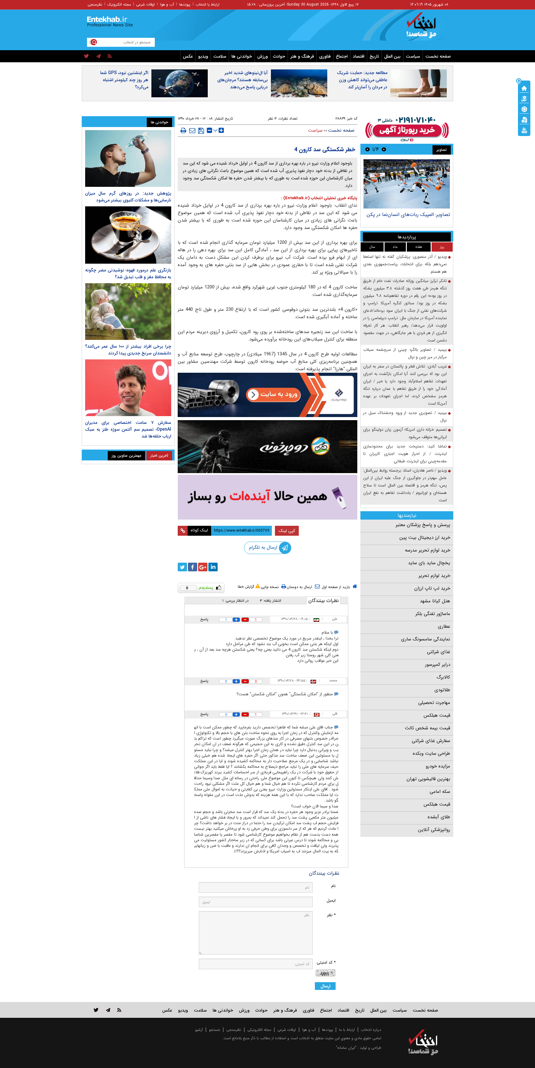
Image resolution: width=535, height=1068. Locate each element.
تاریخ (374, 56)
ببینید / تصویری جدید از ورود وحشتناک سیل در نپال (405, 417)
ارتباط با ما (347, 1030)
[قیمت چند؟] (524, 98)
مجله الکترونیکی (259, 1030)
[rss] (110, 56)
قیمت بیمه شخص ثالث (427, 728)
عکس (188, 56)
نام (333, 886)
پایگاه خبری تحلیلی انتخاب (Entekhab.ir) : (319, 198)
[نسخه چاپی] (183, 130)
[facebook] (192, 567)
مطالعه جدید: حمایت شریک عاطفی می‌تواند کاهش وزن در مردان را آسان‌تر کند (362, 79)
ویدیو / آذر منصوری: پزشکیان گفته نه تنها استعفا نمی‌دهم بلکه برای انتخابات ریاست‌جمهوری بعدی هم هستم (405, 264)
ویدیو (203, 56)
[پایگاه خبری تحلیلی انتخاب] (426, 28)
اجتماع (342, 56)
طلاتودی (442, 690)
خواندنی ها (242, 56)
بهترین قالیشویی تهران (428, 779)
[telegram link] (108, 1010)
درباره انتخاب (371, 1030)
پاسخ (204, 619)
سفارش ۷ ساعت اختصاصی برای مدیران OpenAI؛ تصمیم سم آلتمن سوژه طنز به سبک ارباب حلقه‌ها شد (128, 429)
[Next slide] (367, 149)
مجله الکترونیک (119, 4)
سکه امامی (440, 791)
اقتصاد (358, 56)
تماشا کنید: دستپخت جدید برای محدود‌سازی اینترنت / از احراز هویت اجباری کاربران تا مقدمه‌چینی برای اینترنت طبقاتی (405, 453)
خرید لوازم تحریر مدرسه (427, 550)
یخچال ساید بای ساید (429, 563)
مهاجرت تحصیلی (434, 702)
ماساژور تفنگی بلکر (432, 614)
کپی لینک (287, 530)
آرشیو (199, 1030)
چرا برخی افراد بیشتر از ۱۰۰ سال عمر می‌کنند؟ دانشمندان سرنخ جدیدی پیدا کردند (128, 350)
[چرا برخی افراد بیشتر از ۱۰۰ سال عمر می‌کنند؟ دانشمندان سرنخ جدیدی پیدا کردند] (128, 311)
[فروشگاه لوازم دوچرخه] (267, 446)
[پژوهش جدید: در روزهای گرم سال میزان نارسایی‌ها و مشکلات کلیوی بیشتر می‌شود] (128, 158)
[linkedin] (213, 567)
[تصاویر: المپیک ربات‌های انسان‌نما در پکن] (406, 184)
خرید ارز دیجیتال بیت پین (424, 537)
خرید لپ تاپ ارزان (432, 588)
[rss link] (119, 1010)
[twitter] (86, 56)
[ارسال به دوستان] (192, 130)
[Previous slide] (384, 149)
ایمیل (331, 900)
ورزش (262, 56)
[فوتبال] (524, 108)
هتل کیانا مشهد (435, 601)
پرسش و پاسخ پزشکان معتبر (423, 525)
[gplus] (202, 567)
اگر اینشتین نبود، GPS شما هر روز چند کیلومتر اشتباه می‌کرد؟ (124, 79)
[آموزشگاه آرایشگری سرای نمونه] (267, 497)
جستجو (214, 1030)
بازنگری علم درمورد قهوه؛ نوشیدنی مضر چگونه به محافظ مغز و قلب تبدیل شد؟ (128, 273)
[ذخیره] (201, 131)
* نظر (331, 915)
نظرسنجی (95, 4)
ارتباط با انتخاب (208, 4)
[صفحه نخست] (524, 87)
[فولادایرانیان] (267, 395)
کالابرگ (443, 677)
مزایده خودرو (438, 766)
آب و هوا (167, 4)
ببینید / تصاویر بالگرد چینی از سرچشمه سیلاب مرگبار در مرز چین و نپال (405, 353)
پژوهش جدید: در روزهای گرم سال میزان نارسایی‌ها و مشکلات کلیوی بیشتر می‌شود (128, 197)
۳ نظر (272, 118)
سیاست (413, 56)
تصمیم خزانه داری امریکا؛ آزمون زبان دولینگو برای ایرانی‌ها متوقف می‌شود (405, 433)
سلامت (219, 56)
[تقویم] (524, 119)
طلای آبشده (439, 817)
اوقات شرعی (145, 4)
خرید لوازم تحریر (434, 575)
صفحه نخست (438, 56)
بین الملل (392, 56)
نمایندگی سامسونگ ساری (425, 639)
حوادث (279, 56)
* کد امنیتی (326, 962)
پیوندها (184, 4)
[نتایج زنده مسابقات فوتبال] (524, 129)
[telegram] (98, 56)
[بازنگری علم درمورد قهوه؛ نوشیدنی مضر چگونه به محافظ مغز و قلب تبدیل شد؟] (128, 235)
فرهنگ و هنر (302, 56)
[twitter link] (96, 1010)
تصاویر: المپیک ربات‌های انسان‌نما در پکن (408, 214)
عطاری (444, 626)
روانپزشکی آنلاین (434, 829)
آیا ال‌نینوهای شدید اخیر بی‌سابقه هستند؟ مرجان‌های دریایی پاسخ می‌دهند (242, 79)
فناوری (325, 56)
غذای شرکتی (438, 652)
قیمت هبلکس (437, 715)
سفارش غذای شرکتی (431, 741)
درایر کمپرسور (437, 664)
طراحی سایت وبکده (431, 753)
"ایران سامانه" (346, 1048)
